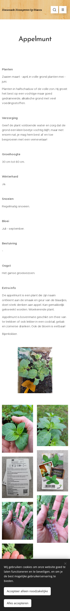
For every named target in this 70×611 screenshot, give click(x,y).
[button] (54, 9)
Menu (62, 9)
